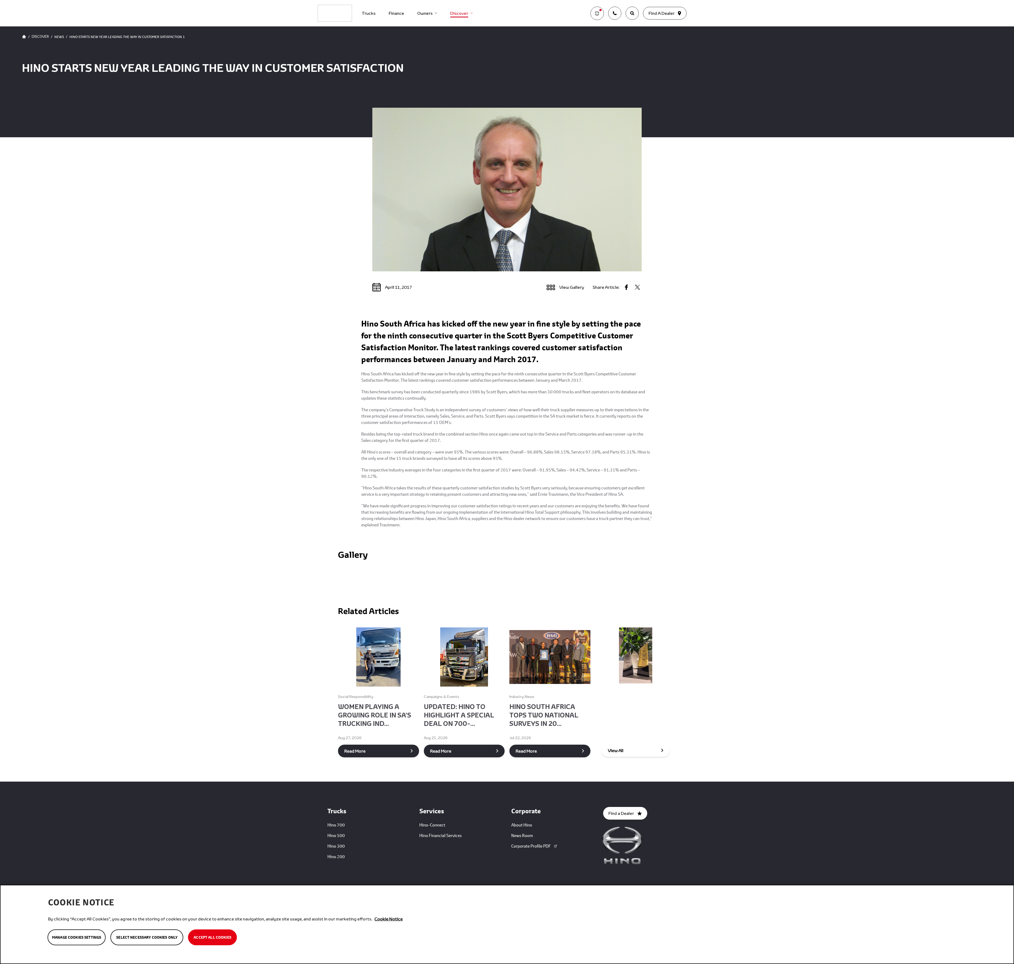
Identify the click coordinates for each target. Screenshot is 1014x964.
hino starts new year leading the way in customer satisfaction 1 (127, 36)
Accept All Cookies (212, 937)
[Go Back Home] (24, 37)
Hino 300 (336, 846)
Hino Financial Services (440, 835)
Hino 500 (336, 835)
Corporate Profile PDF (531, 846)
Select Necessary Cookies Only (146, 937)
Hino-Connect (432, 825)
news (59, 36)
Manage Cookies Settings (76, 937)
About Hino (521, 825)
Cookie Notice (388, 919)
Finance (396, 13)
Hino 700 (336, 825)
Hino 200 (336, 856)
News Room (522, 835)
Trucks (368, 13)
